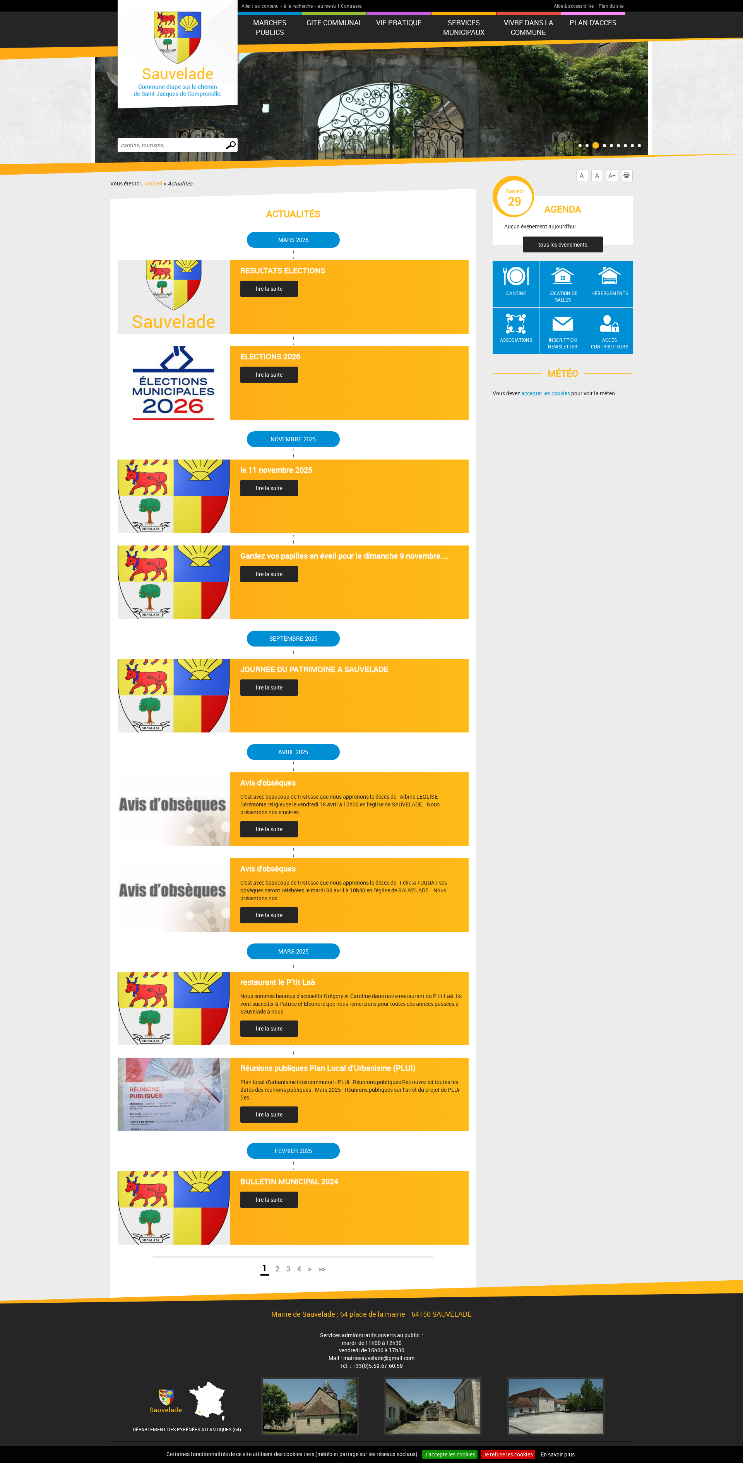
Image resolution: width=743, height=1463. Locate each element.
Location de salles (562, 296)
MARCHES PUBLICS (269, 27)
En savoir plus (558, 1454)
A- (582, 175)
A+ (612, 175)
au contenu (267, 6)
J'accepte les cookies (450, 1454)
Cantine (516, 293)
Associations (516, 340)
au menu (327, 6)
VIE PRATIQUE (399, 22)
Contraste (351, 6)
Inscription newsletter (562, 343)
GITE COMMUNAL (334, 22)
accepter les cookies (545, 393)
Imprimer (632, 175)
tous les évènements (562, 244)
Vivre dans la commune (528, 27)
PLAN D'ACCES (593, 22)
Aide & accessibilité (574, 6)
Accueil (154, 183)
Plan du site (611, 6)
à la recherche (298, 6)
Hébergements (609, 293)
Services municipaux (463, 27)
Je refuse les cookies (508, 1454)
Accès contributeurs (609, 343)
